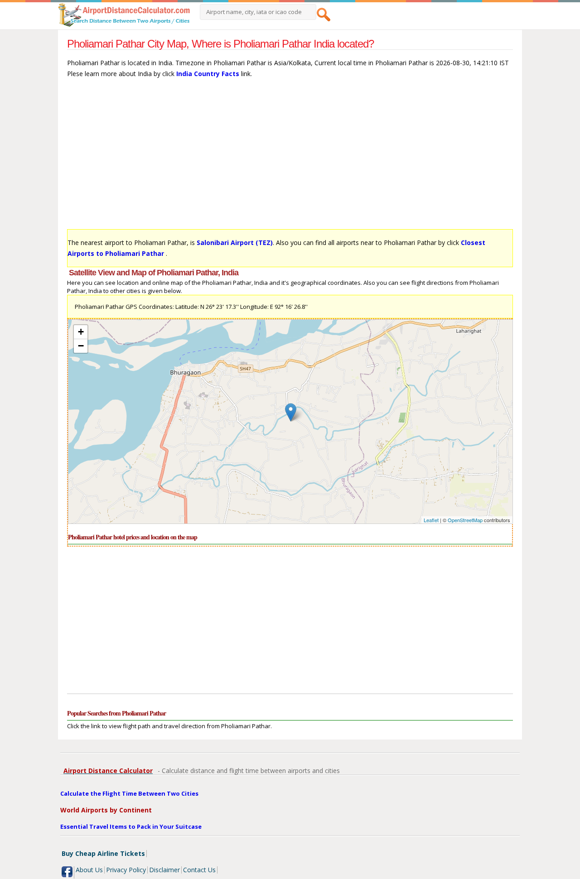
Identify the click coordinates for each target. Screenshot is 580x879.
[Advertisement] (289, 158)
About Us (89, 869)
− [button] (81, 345)
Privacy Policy (126, 869)
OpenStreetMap (465, 520)
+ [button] (81, 331)
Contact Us (199, 869)
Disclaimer (164, 869)
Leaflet (431, 520)
